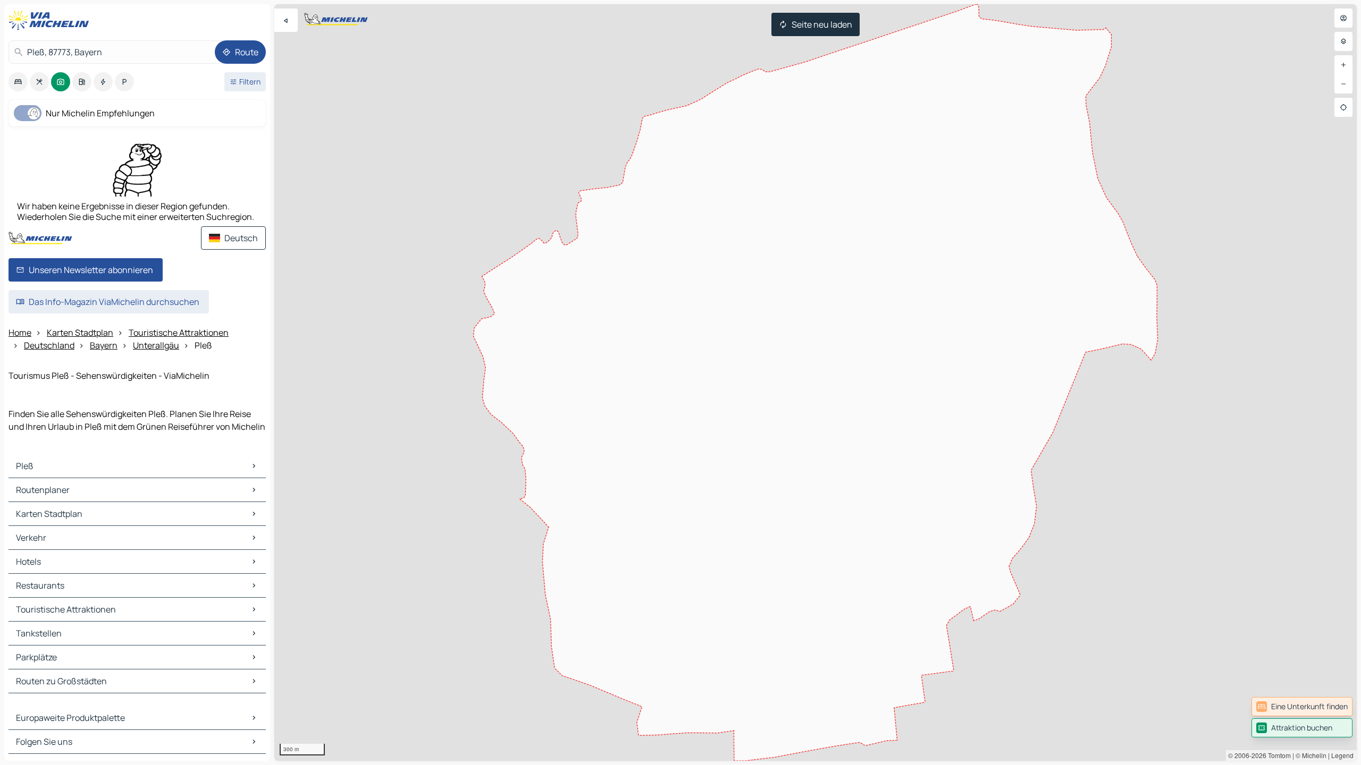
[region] (815, 382)
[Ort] (1343, 107)
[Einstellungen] (1343, 41)
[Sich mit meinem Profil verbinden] (1343, 18)
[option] (18, 81)
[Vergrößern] (1343, 64)
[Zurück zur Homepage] (51, 20)
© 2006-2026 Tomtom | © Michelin (1277, 755)
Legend (1342, 755)
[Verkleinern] (1343, 84)
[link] (1301, 706)
